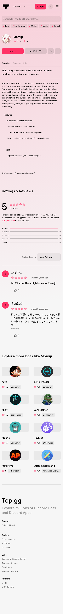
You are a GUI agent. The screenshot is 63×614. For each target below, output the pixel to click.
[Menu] (57, 6)
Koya (4, 381)
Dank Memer (41, 409)
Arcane (6, 437)
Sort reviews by (29, 257)
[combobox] (49, 257)
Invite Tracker (41, 381)
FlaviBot (38, 437)
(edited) (15, 328)
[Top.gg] (6, 6)
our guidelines (8, 220)
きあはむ (17, 303)
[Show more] (58, 51)
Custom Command (44, 465)
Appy (4, 409)
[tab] (6, 63)
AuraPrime (7, 465)
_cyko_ (16, 272)
